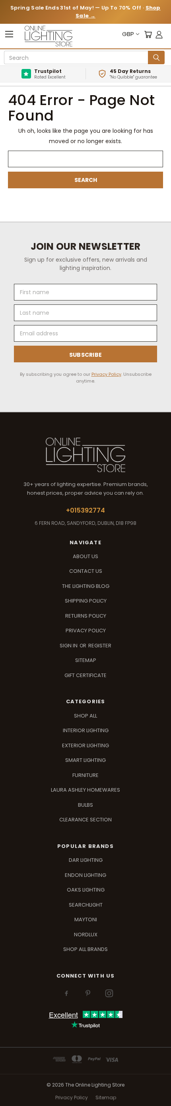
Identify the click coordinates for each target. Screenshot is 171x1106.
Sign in (69, 645)
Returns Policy (85, 616)
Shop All (85, 715)
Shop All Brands (85, 949)
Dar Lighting (86, 860)
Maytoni (85, 919)
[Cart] (148, 34)
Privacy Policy (106, 374)
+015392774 (85, 510)
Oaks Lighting (86, 890)
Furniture (85, 775)
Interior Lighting (86, 730)
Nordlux (85, 934)
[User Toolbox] (159, 34)
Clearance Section (85, 819)
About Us (85, 556)
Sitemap (85, 660)
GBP (128, 34)
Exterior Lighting (85, 745)
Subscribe (85, 355)
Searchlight (86, 905)
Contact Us (85, 571)
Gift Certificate (85, 675)
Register (99, 645)
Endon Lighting (85, 875)
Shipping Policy (86, 601)
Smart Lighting (85, 760)
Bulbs (85, 805)
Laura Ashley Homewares (85, 790)
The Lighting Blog (85, 586)
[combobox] (77, 58)
